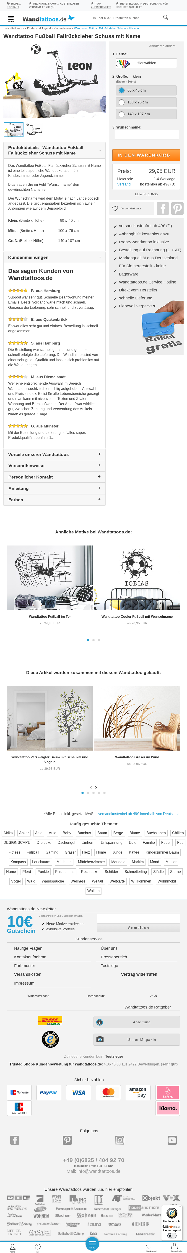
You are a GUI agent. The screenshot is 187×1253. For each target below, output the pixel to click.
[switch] (172, 1235)
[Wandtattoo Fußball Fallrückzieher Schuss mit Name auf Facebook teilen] (161, 208)
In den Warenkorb (144, 155)
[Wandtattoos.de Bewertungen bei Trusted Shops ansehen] (50, 1047)
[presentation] (91, 787)
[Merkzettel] (149, 1248)
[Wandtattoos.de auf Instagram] (119, 1140)
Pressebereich (114, 957)
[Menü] (179, 1208)
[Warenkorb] (174, 1248)
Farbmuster (24, 965)
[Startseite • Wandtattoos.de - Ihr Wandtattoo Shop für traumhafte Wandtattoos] (48, 19)
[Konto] (13, 1248)
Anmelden (138, 928)
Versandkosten (27, 974)
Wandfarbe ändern (162, 46)
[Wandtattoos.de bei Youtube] (172, 1140)
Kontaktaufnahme (30, 957)
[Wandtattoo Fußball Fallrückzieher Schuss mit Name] (54, 79)
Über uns (109, 948)
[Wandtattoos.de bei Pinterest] (67, 1140)
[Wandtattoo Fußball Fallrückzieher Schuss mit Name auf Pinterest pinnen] (176, 208)
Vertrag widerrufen (139, 974)
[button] (88, 640)
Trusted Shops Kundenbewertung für (55, 1064)
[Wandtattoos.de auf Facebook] (14, 1140)
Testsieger (114, 1056)
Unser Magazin (141, 1040)
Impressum (24, 983)
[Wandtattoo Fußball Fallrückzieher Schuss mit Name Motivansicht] (34, 129)
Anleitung (142, 1022)
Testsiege (109, 965)
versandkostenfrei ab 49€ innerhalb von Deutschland (141, 814)
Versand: (124, 184)
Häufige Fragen (28, 948)
